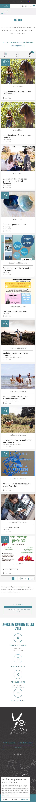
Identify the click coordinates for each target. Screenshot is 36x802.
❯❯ (32, 579)
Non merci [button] (5, 799)
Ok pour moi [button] (24, 799)
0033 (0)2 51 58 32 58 (18, 687)
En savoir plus (5, 796)
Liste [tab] (5, 57)
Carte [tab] (17, 57)
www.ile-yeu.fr (20, 587)
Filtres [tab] (30, 57)
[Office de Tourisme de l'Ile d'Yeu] (18, 724)
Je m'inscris (18, 747)
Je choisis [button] (14, 799)
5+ (22, 579)
